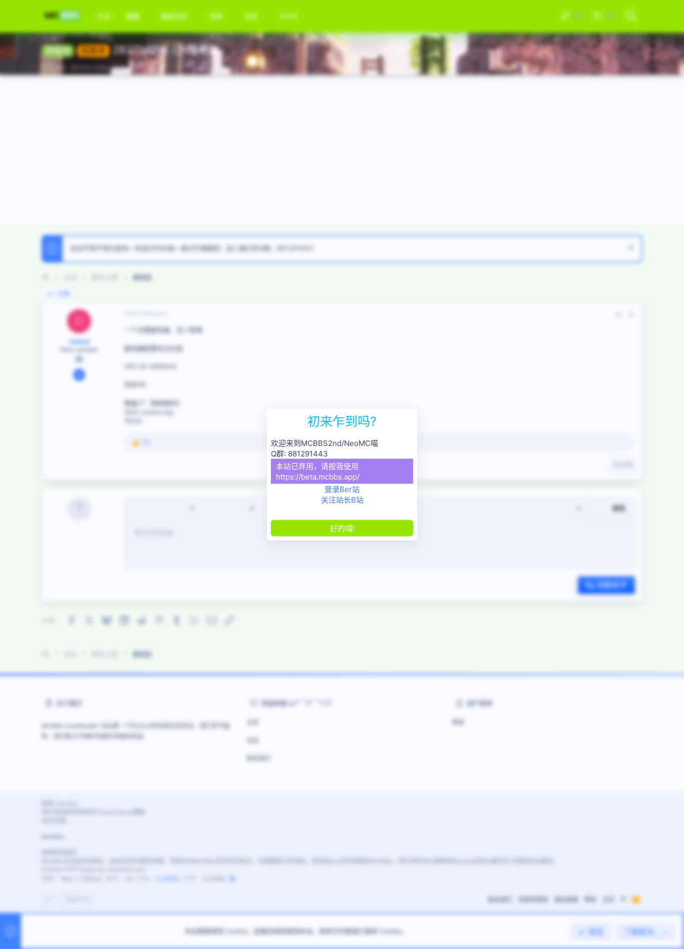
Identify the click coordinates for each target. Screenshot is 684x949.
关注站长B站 (342, 500)
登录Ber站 (342, 489)
